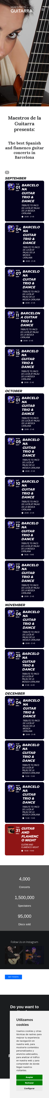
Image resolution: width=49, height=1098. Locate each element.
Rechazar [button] (29, 1083)
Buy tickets (13, 977)
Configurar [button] (29, 1088)
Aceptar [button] (29, 1077)
